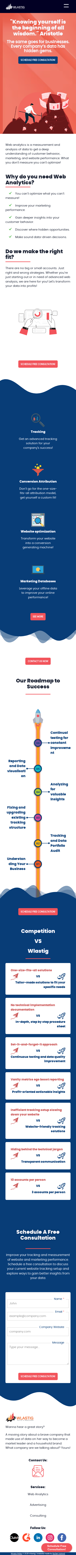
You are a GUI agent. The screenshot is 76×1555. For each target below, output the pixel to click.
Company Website (51, 1327)
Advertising (38, 1504)
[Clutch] (14, 1541)
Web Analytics (38, 1494)
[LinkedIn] (38, 1541)
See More (38, 616)
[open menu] (66, 6)
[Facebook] (61, 1541)
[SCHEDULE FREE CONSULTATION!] (38, 62)
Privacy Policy (16, 1554)
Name (58, 1298)
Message (58, 1342)
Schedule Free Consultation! (38, 1376)
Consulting (38, 1515)
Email (58, 1311)
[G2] (26, 1541)
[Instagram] (50, 1541)
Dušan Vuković (59, 1554)
